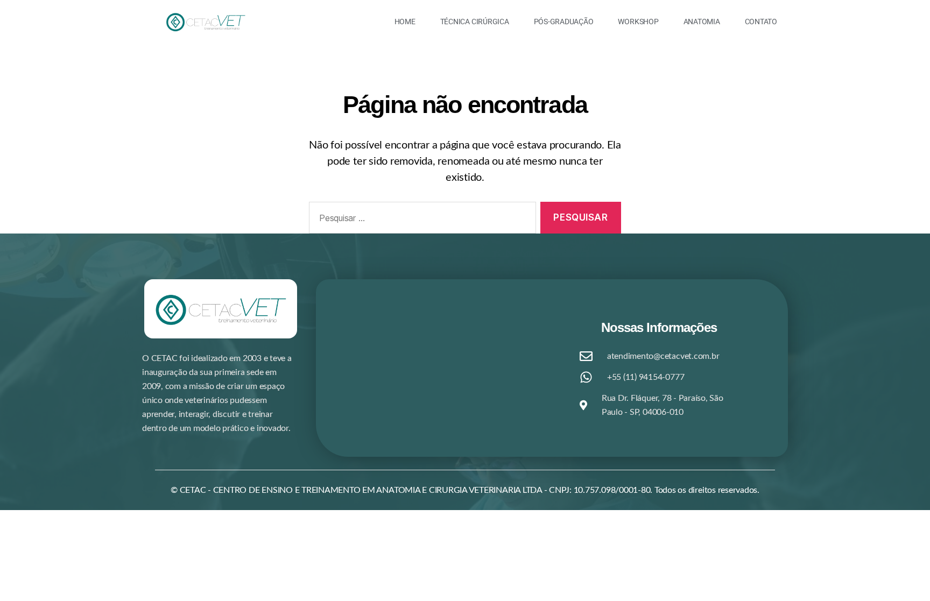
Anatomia (702, 21)
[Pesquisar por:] (420, 220)
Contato (761, 21)
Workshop (638, 21)
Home (404, 21)
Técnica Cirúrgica (474, 21)
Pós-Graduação (564, 21)
